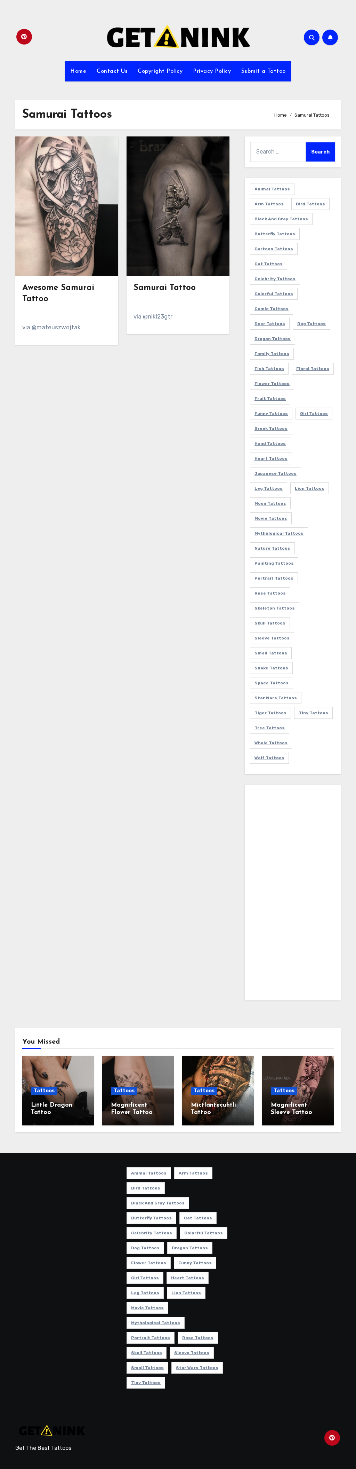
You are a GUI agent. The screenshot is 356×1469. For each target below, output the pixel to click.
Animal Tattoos (272, 189)
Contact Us (112, 71)
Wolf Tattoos (269, 757)
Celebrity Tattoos (275, 278)
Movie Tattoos (270, 518)
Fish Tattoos (269, 368)
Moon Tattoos (270, 503)
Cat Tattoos (268, 263)
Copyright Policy (160, 71)
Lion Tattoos (309, 488)
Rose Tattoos (270, 593)
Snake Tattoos (271, 668)
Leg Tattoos (268, 488)
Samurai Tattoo (165, 288)
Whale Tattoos (271, 742)
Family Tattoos (271, 353)
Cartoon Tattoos (273, 248)
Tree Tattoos (269, 727)
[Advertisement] (294, 894)
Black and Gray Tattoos (281, 219)
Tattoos (44, 1091)
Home (78, 71)
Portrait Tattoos (273, 578)
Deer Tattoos (269, 323)
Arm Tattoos (269, 204)
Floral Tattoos (312, 368)
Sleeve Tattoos (272, 638)
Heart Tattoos (271, 458)
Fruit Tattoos (270, 398)
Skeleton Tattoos (274, 608)
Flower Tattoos (272, 383)
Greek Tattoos (271, 428)
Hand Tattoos (270, 443)
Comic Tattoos (271, 308)
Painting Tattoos (274, 563)
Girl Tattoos (314, 413)
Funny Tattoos (271, 413)
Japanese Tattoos (275, 473)
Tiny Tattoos (313, 712)
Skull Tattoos (269, 623)
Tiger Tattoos (270, 712)
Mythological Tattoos (279, 533)
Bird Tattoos (310, 204)
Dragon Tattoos (272, 338)
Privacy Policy (212, 71)
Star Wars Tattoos (275, 698)
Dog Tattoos (311, 323)
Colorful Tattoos (273, 293)
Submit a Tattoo (263, 71)
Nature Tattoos (272, 548)
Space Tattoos (271, 683)
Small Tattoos (270, 653)
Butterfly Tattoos (274, 233)
